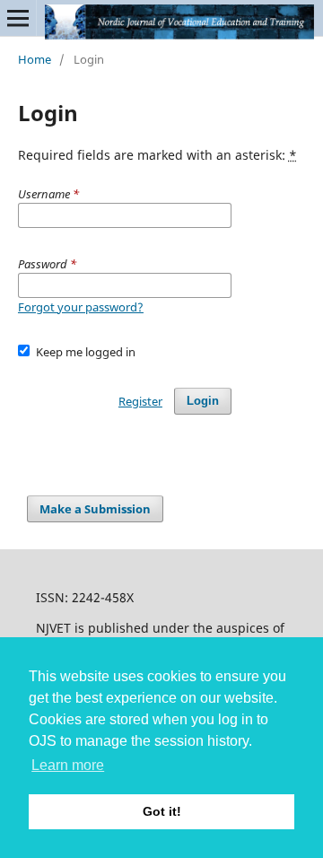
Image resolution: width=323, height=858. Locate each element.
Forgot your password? (81, 307)
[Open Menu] (18, 18)
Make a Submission (95, 509)
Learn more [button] (67, 765)
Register (140, 401)
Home (34, 59)
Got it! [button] (162, 811)
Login (203, 400)
